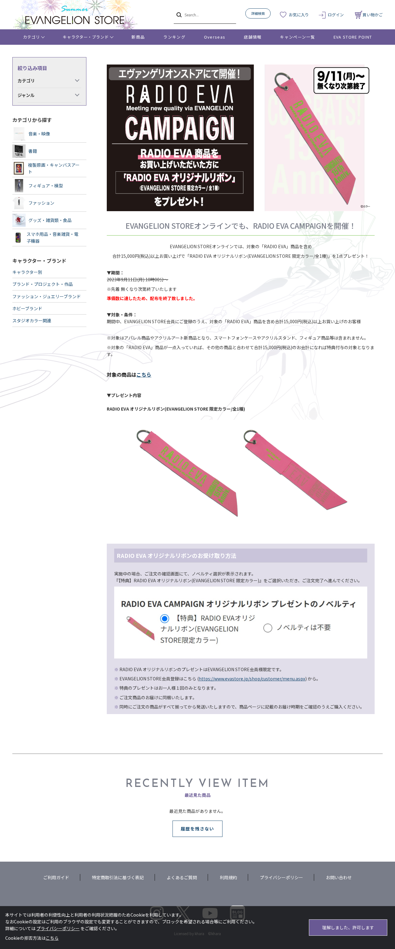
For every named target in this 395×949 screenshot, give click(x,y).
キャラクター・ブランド (86, 37)
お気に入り (299, 15)
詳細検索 (258, 13)
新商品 (138, 37)
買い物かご (373, 15)
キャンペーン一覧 (297, 37)
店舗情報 (252, 37)
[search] (178, 14)
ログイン (336, 15)
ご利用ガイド (56, 877)
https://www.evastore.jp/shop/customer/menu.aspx (252, 678)
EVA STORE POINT (353, 37)
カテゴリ (31, 37)
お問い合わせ (339, 877)
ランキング (174, 37)
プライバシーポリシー (281, 877)
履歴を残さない (197, 829)
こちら (143, 374)
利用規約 (228, 877)
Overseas (214, 37)
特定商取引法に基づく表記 (118, 877)
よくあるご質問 (182, 877)
